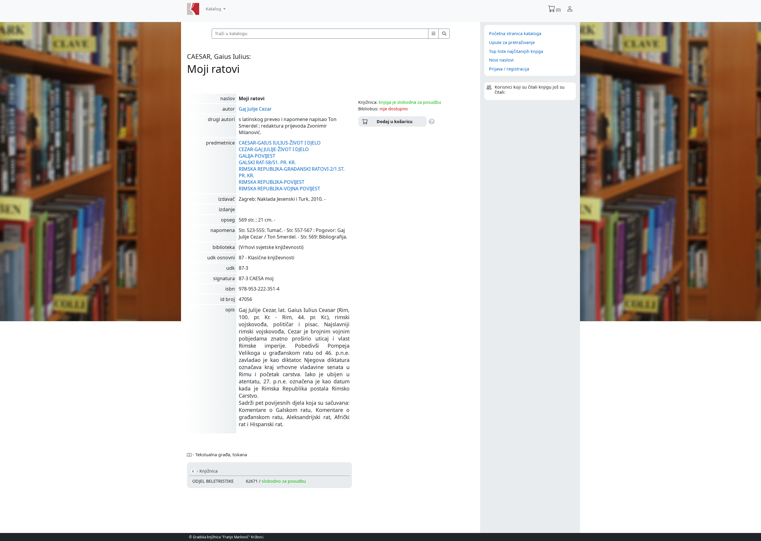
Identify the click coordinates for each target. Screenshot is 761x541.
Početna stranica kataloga (515, 33)
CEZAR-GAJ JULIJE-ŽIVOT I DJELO (274, 149)
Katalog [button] (214, 9)
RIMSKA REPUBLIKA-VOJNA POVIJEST (279, 188)
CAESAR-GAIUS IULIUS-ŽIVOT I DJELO (280, 142)
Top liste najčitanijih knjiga (516, 51)
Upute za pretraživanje (512, 42)
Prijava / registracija (509, 69)
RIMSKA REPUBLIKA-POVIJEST (271, 182)
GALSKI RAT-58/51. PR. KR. (267, 162)
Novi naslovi (501, 60)
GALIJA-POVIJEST (257, 156)
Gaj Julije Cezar (255, 109)
